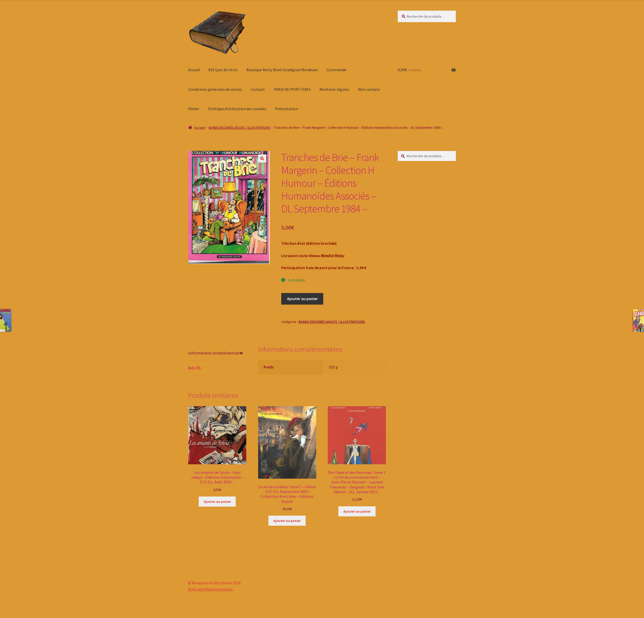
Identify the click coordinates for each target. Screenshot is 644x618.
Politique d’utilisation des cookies (237, 108)
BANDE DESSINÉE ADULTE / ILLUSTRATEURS (239, 127)
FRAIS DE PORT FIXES (292, 89)
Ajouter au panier (302, 298)
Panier (193, 108)
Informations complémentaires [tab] (215, 352)
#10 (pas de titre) (222, 69)
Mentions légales (334, 89)
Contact (258, 89)
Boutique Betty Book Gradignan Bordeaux (282, 69)
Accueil (194, 69)
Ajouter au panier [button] (217, 501)
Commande (336, 69)
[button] (262, 158)
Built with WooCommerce (210, 589)
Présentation (286, 108)
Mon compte (369, 89)
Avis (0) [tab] (194, 367)
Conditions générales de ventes (215, 89)
